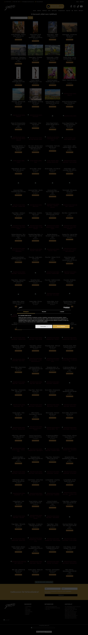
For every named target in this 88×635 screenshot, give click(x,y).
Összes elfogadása (61, 326)
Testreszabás (43, 326)
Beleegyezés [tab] (26, 311)
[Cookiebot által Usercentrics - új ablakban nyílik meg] (64, 308)
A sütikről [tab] (62, 311)
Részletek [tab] (44, 311)
